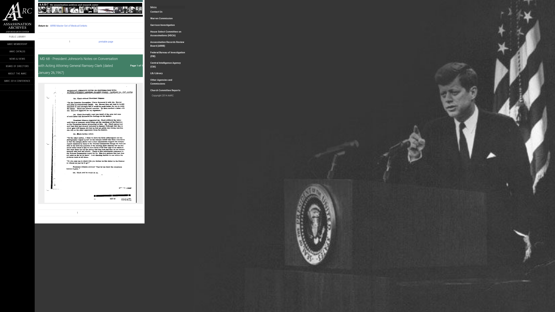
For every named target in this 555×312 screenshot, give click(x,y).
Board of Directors (17, 66)
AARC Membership (17, 44)
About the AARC (17, 73)
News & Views (17, 58)
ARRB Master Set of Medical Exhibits (68, 25)
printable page (106, 41)
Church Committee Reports (165, 90)
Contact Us (156, 11)
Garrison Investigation (162, 25)
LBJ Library (156, 73)
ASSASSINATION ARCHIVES (17, 26)
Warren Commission (161, 18)
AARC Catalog (17, 51)
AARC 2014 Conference (17, 81)
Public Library (17, 36)
